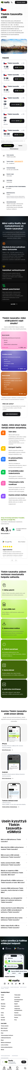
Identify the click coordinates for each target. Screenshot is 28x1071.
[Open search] (25, 1068)
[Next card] (15, 560)
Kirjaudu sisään (21, 2)
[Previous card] (12, 560)
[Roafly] (5, 2)
